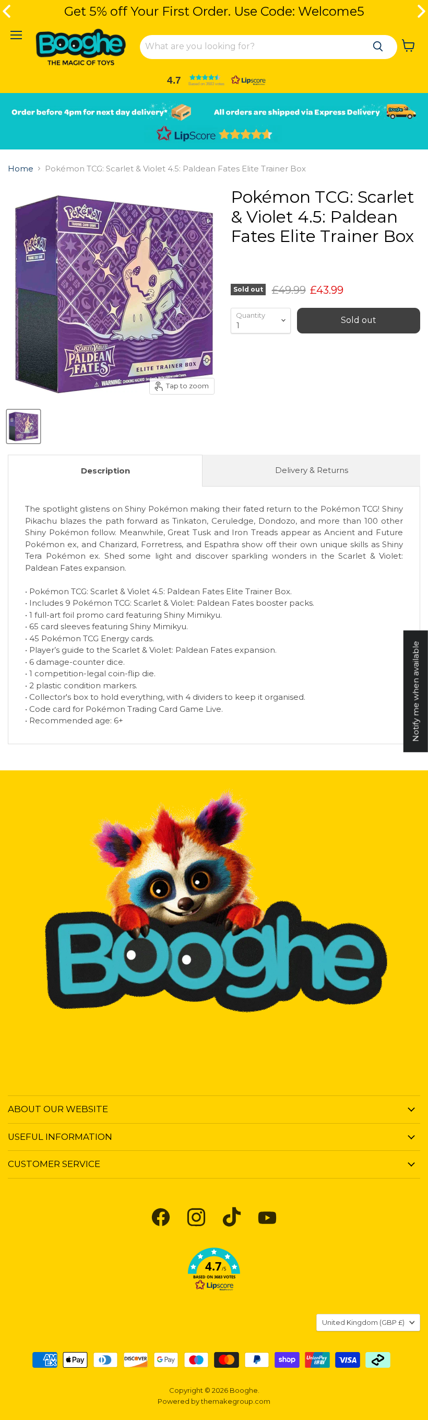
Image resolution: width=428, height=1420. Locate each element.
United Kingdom (363, 1322)
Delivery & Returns (311, 470)
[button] (214, 80)
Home (20, 168)
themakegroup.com (235, 1401)
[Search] (378, 46)
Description (105, 471)
